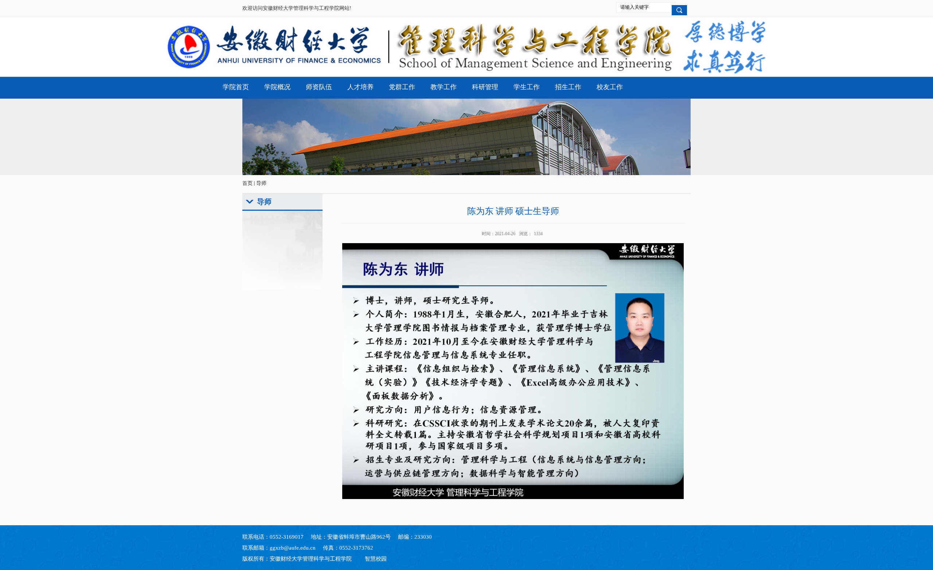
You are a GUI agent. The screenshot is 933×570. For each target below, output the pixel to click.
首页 (247, 183)
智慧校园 (376, 559)
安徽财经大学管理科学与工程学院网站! (307, 8)
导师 (261, 183)
